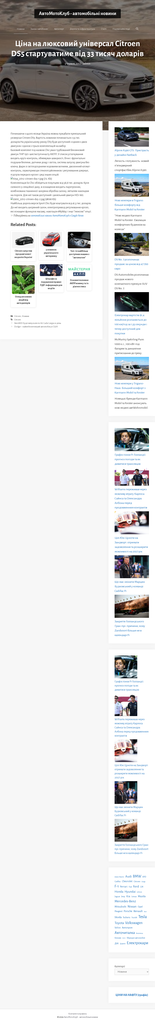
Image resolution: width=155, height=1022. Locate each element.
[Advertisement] (77, 88)
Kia (128, 896)
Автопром (127, 927)
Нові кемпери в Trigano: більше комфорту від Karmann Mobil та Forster (130, 205)
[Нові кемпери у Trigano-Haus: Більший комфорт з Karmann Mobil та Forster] (132, 369)
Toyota (119, 923)
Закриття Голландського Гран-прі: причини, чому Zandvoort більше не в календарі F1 (132, 849)
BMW (137, 876)
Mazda (142, 896)
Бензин (118, 938)
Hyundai (130, 891)
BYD (144, 877)
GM (141, 887)
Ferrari (124, 886)
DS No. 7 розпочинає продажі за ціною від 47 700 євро (131, 264)
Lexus (134, 896)
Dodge (143, 881)
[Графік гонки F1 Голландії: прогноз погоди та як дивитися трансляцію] (132, 440)
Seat (145, 911)
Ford (136, 886)
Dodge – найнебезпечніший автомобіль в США (36, 327)
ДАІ (117, 943)
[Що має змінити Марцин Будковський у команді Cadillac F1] (132, 567)
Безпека (139, 933)
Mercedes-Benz (125, 901)
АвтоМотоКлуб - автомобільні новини (77, 13)
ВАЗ (123, 938)
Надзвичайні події (121, 29)
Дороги (122, 944)
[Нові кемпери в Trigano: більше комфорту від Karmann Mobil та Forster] (132, 186)
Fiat (130, 887)
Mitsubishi (120, 906)
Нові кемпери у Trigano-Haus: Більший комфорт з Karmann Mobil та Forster (130, 388)
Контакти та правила (77, 1014)
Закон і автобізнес (39, 29)
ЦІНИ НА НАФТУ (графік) (131, 995)
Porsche (128, 911)
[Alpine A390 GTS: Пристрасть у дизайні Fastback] (132, 137)
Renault (138, 911)
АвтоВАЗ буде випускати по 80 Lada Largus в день (37, 323)
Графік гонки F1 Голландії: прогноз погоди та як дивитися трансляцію (130, 459)
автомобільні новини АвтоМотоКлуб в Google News (57, 215)
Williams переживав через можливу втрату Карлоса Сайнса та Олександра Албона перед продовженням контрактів (131, 498)
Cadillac (118, 881)
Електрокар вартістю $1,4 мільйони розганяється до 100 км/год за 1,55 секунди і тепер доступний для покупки (131, 324)
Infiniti (139, 892)
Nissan (132, 906)
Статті (103, 29)
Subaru (126, 917)
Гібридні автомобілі (136, 938)
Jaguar (117, 897)
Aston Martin (119, 877)
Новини (21, 29)
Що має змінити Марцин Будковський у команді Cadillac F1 (130, 586)
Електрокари (137, 943)
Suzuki (134, 917)
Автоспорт (59, 29)
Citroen (17, 316)
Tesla (142, 917)
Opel (140, 906)
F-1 (117, 886)
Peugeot (118, 911)
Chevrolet (127, 881)
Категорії (120, 966)
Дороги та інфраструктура (82, 29)
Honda (119, 891)
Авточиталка (125, 933)
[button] (137, 28)
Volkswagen (134, 923)
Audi (128, 876)
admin (86, 63)
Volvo (118, 927)
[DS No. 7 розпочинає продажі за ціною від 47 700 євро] (132, 245)
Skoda (118, 917)
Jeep (123, 896)
